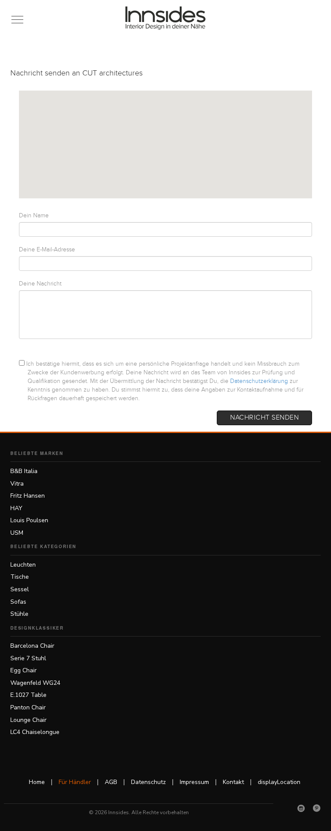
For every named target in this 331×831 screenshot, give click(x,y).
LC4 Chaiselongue (34, 732)
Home (37, 782)
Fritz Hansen (27, 496)
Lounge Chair (28, 720)
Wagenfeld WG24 (35, 683)
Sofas (18, 602)
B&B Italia (23, 471)
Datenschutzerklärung (259, 381)
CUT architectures (112, 73)
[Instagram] (301, 808)
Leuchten (23, 565)
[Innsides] (165, 18)
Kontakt (233, 782)
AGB (111, 782)
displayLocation (279, 782)
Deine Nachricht (40, 283)
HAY (16, 508)
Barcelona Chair (32, 646)
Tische (19, 577)
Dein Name (34, 215)
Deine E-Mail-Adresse (47, 249)
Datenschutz (148, 782)
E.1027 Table (28, 695)
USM (16, 533)
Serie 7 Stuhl (28, 658)
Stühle (19, 614)
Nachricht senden (264, 418)
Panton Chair (28, 707)
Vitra (17, 484)
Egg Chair (23, 670)
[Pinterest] (317, 808)
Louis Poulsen (29, 520)
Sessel (19, 589)
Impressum (194, 782)
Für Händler (75, 782)
